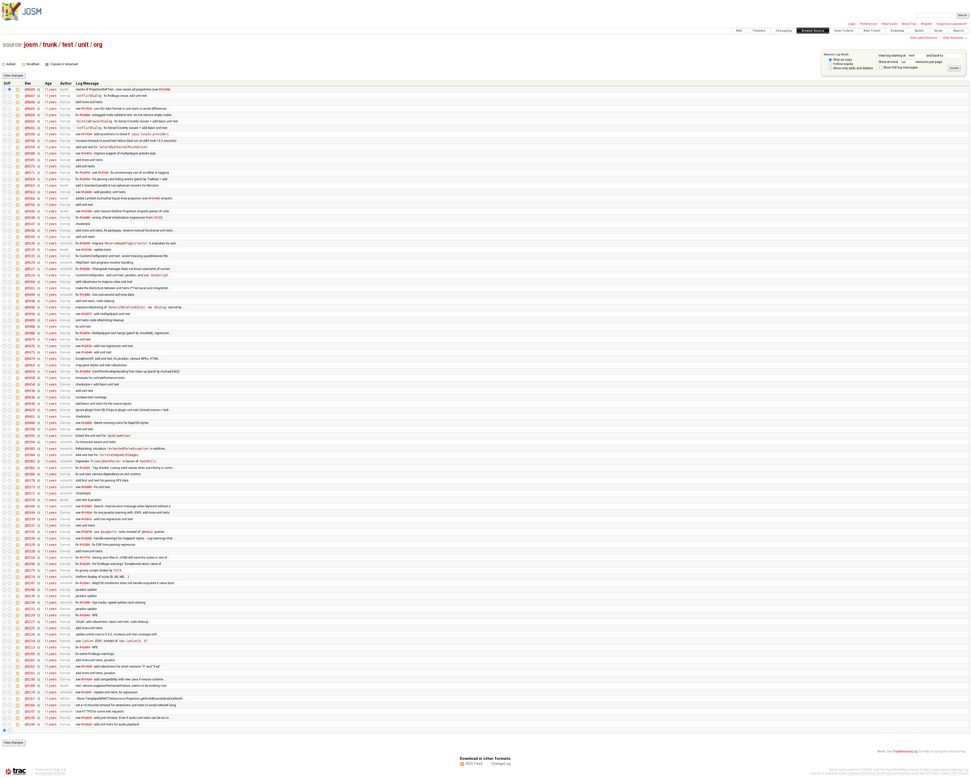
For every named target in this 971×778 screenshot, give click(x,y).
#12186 (164, 89)
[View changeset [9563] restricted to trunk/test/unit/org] (38, 192)
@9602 (30, 121)
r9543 (157, 217)
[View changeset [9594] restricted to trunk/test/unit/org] (38, 147)
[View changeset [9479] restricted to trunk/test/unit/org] (38, 339)
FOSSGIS (865, 769)
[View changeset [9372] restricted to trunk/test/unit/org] (38, 493)
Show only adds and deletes (852, 68)
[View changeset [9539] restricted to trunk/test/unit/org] (38, 243)
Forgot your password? (952, 24)
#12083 (86, 487)
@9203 (30, 660)
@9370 (30, 500)
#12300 (86, 192)
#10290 (84, 243)
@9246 (30, 590)
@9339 (30, 519)
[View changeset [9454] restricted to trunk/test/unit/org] (38, 384)
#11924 (86, 108)
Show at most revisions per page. (910, 62)
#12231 (86, 692)
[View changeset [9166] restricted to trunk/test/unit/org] (38, 705)
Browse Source (813, 30)
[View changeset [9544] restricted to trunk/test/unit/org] (38, 237)
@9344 (30, 513)
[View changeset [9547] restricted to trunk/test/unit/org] (38, 224)
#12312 (86, 519)
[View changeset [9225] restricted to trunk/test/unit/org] (38, 628)
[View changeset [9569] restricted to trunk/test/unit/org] (38, 179)
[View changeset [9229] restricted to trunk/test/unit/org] (38, 615)
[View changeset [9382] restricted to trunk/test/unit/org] (38, 468)
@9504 (30, 282)
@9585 (30, 160)
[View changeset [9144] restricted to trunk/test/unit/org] (38, 724)
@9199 (30, 679)
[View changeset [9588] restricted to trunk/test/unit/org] (38, 153)
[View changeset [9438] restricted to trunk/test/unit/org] (38, 391)
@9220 (30, 634)
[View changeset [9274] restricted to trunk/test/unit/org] (38, 577)
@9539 (30, 243)
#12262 (84, 615)
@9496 (30, 307)
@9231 (30, 609)
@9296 (30, 564)
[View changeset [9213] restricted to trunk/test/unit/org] (38, 647)
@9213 (30, 647)
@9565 (30, 186)
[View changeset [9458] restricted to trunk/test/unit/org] (38, 378)
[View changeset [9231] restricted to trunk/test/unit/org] (38, 609)
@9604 (30, 115)
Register (926, 24)
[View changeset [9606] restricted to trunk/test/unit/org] (38, 102)
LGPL (954, 773)
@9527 (30, 269)
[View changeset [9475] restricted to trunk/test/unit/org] (38, 352)
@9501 (30, 288)
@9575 (30, 166)
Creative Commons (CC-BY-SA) (869, 773)
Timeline (758, 30)
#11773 (84, 557)
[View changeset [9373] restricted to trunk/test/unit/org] (38, 487)
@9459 (30, 372)
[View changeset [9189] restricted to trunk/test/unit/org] (38, 686)
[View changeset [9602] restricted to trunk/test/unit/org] (38, 121)
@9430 (30, 404)
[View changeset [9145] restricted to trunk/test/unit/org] (38, 718)
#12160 (103, 172)
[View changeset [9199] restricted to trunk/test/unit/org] (38, 679)
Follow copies (842, 64)
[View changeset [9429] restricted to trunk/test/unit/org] (38, 410)
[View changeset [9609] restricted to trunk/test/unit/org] (38, 89)
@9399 (30, 429)
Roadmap (897, 30)
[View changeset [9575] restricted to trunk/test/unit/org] (38, 166)
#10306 (84, 269)
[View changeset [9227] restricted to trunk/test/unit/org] (38, 622)
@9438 (30, 391)
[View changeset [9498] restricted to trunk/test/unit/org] (38, 301)
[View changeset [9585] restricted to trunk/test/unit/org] (38, 160)
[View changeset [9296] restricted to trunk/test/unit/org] (38, 564)
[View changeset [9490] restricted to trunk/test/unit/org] (38, 314)
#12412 (86, 153)
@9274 (30, 577)
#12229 (86, 718)
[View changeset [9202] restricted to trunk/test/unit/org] (38, 667)
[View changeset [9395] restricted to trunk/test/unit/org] (38, 436)
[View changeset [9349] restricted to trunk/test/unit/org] (38, 506)
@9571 (30, 173)
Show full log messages (900, 67)
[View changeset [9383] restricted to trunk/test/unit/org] (38, 461)
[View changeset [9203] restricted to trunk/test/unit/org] (38, 660)
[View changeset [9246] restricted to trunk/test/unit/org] (38, 590)
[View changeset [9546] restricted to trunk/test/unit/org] (38, 230)
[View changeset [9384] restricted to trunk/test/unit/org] (38, 455)
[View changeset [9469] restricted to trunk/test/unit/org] (38, 365)
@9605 (30, 109)
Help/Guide (889, 24)
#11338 (84, 602)
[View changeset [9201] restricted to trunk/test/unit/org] (38, 673)
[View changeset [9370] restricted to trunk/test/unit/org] (38, 500)
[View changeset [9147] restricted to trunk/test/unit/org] (38, 712)
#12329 (84, 468)
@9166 (30, 705)
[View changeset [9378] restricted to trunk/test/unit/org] (38, 480)
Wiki (739, 30)
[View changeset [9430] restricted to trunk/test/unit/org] (38, 404)
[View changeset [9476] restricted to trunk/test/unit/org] (38, 346)
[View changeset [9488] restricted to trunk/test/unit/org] (38, 327)
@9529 (30, 263)
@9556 (30, 205)
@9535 (30, 250)
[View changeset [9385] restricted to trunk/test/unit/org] (38, 449)
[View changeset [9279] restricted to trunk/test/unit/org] (38, 570)
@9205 (30, 654)
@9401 (30, 417)
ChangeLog (501, 763)
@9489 (30, 320)
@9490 (30, 314)
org (97, 44)
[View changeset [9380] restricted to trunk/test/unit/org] (38, 474)
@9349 (30, 506)
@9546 (30, 230)
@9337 (30, 525)
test (67, 44)
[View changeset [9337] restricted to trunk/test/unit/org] (38, 525)
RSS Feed (474, 763)
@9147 (30, 712)
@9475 (30, 352)
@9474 (30, 359)
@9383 (30, 461)
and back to (935, 55)
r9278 (117, 570)
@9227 (30, 622)
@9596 (30, 141)
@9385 (30, 449)
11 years (51, 89)
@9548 (30, 218)
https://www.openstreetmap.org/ (946, 769)
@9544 (30, 237)
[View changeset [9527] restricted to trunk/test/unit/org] (38, 269)
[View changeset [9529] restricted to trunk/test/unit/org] (38, 263)
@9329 (30, 545)
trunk (49, 44)
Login (851, 24)
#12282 (86, 423)
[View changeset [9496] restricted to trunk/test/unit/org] (38, 307)
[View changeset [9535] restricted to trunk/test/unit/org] (38, 250)
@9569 (30, 179)
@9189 (30, 686)
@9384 (30, 455)
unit (83, 44)
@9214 (30, 641)
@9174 (30, 692)
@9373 (30, 487)
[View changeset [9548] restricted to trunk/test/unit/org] (38, 218)
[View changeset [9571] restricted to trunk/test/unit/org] (38, 173)
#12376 (84, 333)
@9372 (30, 493)
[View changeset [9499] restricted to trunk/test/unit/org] (38, 295)
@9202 (30, 667)
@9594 (30, 147)
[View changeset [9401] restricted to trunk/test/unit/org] (38, 417)
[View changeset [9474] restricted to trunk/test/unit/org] (38, 359)
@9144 (30, 724)
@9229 (30, 615)
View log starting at (892, 55)
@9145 (30, 718)
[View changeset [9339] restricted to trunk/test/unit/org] (38, 519)
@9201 (30, 673)
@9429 (30, 410)
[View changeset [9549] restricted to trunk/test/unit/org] (38, 211)
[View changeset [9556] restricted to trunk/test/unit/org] (38, 205)
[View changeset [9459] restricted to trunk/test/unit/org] (38, 372)
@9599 (30, 134)
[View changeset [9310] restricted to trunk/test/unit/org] (38, 558)
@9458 (30, 378)
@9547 (30, 224)
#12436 (84, 115)
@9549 (30, 211)
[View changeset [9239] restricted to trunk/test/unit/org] (38, 596)
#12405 (84, 217)
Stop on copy (842, 59)
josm (31, 44)
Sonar (938, 30)
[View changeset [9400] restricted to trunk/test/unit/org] (38, 423)
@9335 (30, 532)
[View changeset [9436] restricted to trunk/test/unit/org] (38, 397)
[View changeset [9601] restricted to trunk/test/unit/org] (38, 128)
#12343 (86, 352)
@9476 (30, 346)
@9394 (30, 442)
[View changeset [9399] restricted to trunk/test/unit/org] (38, 429)
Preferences (868, 24)
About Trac (909, 24)
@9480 (30, 333)
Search (958, 30)
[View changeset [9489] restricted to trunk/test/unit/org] (38, 320)
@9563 (30, 192)
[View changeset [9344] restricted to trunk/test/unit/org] (38, 513)
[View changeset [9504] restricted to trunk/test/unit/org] (38, 282)
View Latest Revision (923, 37)
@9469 (30, 365)
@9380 (30, 474)
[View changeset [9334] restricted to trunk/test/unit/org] (38, 538)
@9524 (30, 275)
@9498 (30, 301)
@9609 (30, 89)
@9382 (30, 468)
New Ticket (872, 30)
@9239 (30, 596)
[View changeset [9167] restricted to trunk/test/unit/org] (38, 699)
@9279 (30, 570)
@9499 (30, 295)
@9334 (30, 538)
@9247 (30, 583)
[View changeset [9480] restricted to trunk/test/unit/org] (38, 333)
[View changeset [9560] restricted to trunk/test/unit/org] (38, 198)
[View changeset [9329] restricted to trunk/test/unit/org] (38, 545)
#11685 (84, 294)
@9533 (30, 256)
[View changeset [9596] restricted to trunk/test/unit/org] (38, 141)
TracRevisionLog (905, 751)
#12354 (84, 371)
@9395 (30, 436)
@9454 (30, 384)
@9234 (30, 603)
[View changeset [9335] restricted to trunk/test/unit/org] (38, 532)
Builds (919, 30)
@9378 (30, 480)
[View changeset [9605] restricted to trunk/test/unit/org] (38, 109)
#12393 (84, 179)
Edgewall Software (53, 773)
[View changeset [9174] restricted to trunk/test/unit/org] (38, 692)
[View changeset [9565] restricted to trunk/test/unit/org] (38, 186)
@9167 (30, 699)
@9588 (30, 153)
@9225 (30, 628)
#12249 (84, 564)
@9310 (30, 558)
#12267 (84, 583)
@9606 (30, 102)
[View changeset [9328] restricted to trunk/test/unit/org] (38, 551)
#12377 (86, 314)
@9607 (30, 96)
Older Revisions (953, 37)
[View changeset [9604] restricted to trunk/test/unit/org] (38, 115)
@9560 (30, 198)
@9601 (30, 128)
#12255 (84, 544)
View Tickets (843, 30)
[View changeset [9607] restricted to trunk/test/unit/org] (38, 96)
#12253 (84, 647)
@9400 (30, 423)
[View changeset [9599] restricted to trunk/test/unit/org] (38, 134)
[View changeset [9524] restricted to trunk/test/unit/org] (38, 275)
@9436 (30, 397)
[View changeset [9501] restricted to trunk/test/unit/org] (38, 288)
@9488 (30, 327)
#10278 (86, 532)
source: (13, 44)
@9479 (30, 339)
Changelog (783, 30)
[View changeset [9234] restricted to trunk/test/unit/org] (38, 603)
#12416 (84, 172)
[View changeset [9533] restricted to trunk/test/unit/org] (38, 256)
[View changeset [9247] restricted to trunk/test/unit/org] (38, 583)
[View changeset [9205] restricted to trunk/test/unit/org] (38, 654)
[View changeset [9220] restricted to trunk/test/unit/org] (38, 634)
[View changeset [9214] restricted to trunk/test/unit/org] (38, 641)
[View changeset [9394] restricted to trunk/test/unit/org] (38, 442)
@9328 (30, 551)
